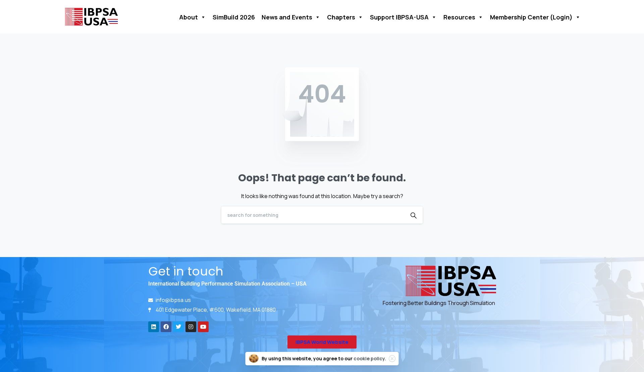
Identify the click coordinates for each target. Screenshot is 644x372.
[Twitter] (178, 326)
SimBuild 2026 (234, 17)
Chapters (341, 17)
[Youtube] (203, 326)
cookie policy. (370, 358)
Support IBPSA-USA (399, 17)
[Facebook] (166, 326)
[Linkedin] (153, 326)
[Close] (392, 358)
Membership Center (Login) (531, 17)
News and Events (287, 17)
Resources (459, 17)
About (188, 17)
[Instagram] (190, 326)
